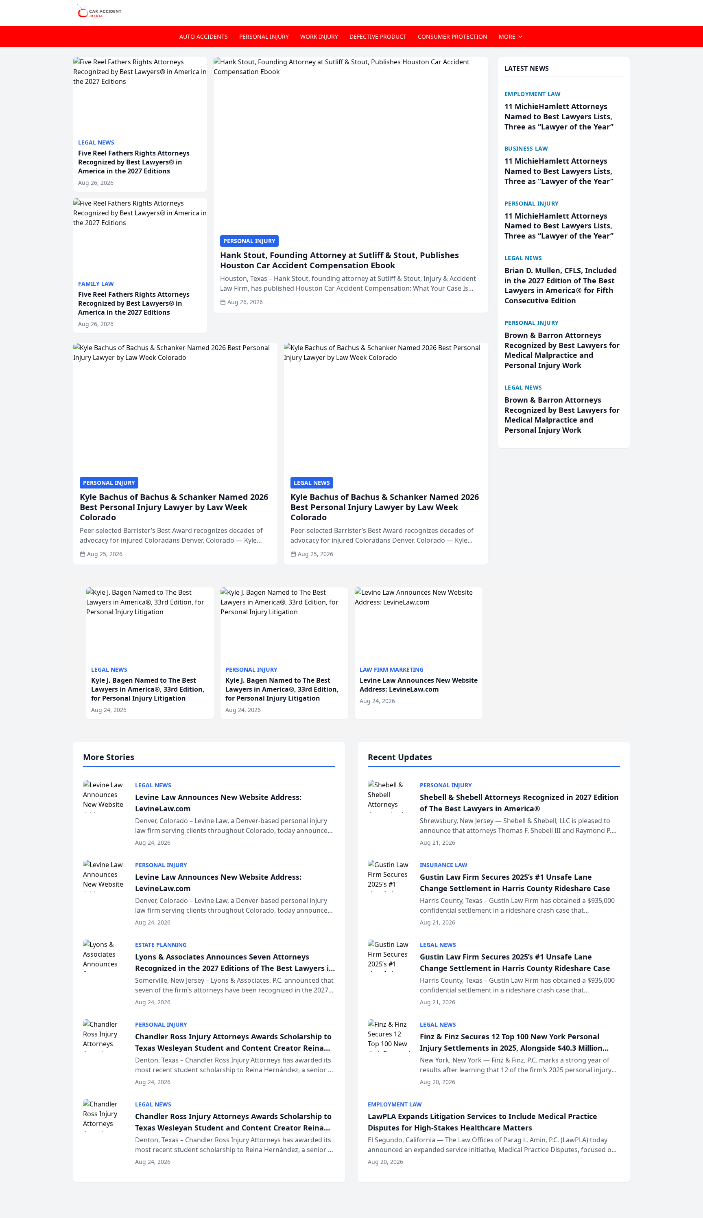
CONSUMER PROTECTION (452, 36)
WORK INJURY (319, 36)
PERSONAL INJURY (264, 36)
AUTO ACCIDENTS (203, 36)
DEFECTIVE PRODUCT (377, 36)
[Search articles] (626, 11)
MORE (507, 36)
